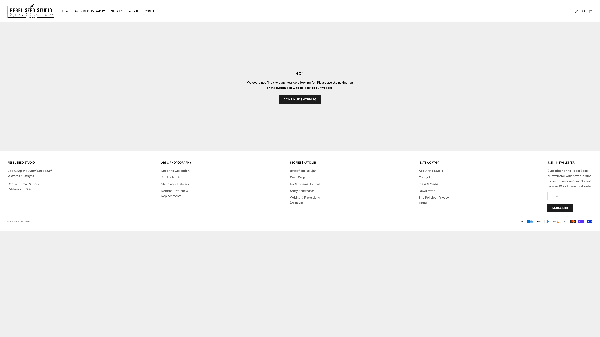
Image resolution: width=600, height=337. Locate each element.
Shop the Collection (175, 171)
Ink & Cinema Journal (305, 184)
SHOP (65, 11)
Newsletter (427, 191)
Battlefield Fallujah (303, 171)
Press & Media (428, 184)
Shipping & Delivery (175, 184)
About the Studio (431, 171)
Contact (424, 177)
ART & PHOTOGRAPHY (90, 11)
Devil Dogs (297, 177)
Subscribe (560, 208)
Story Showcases (302, 191)
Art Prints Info (171, 177)
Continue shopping (300, 99)
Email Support (31, 184)
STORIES (117, 11)
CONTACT (151, 11)
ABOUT (133, 11)
